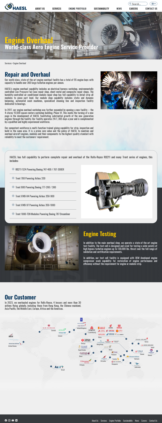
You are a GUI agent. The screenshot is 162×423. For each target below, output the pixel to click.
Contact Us (153, 420)
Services (104, 420)
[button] (153, 3)
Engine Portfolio (115, 420)
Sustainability (128, 420)
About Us (95, 420)
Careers (144, 420)
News (137, 420)
